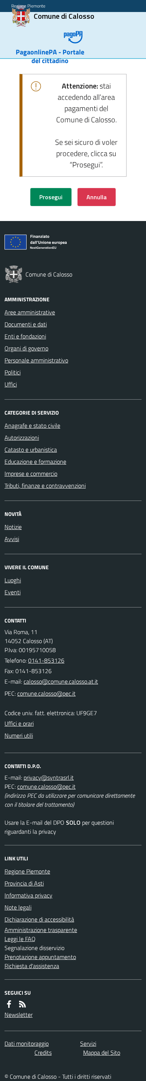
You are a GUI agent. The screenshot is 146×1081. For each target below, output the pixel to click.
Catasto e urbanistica (30, 449)
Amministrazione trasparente (40, 929)
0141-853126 (46, 660)
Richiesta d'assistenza (31, 965)
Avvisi (11, 538)
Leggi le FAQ (20, 938)
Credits (43, 1052)
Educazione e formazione (35, 461)
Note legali (17, 907)
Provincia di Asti (24, 883)
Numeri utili (18, 735)
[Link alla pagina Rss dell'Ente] (22, 1004)
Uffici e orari (19, 723)
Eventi (12, 592)
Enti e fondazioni (25, 336)
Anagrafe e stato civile (32, 425)
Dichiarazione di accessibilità (39, 919)
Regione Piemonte (27, 871)
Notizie (13, 526)
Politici (12, 372)
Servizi (88, 1043)
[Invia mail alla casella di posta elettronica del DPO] (49, 777)
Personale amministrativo (36, 360)
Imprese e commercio (30, 473)
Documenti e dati (25, 324)
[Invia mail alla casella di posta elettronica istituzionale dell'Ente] (61, 681)
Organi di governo (26, 348)
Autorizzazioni (21, 437)
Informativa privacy (28, 895)
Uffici (10, 384)
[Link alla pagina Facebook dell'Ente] (8, 1004)
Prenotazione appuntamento (40, 956)
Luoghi (12, 580)
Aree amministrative (29, 312)
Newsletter (18, 1014)
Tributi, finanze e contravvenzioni (45, 485)
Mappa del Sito (101, 1052)
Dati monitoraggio (26, 1043)
